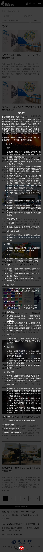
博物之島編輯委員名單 (10, 428)
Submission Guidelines (11, 433)
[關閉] (21, 548)
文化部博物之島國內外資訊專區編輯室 (21, 421)
